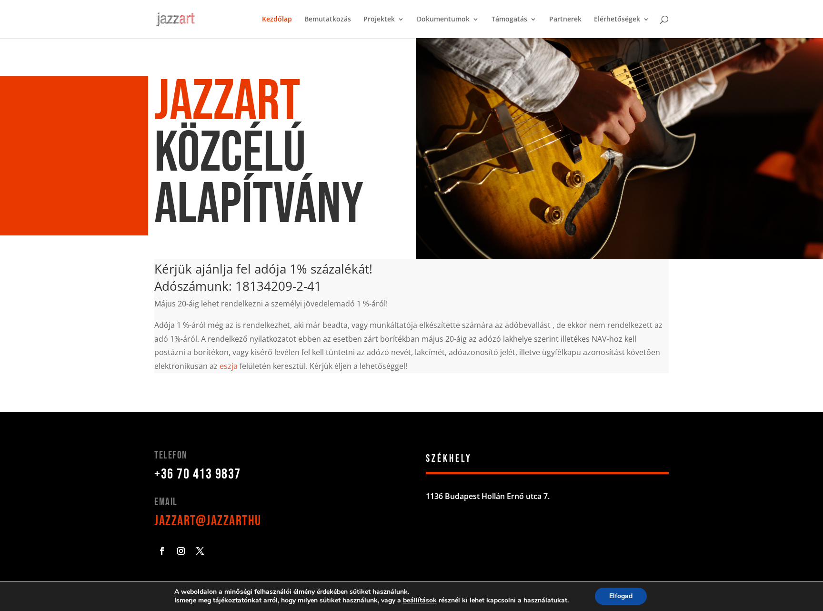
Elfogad (620, 596)
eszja (229, 366)
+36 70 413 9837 (197, 474)
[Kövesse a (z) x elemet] (200, 551)
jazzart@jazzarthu (207, 521)
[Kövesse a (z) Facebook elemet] (162, 551)
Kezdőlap (277, 19)
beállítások (420, 600)
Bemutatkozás (327, 19)
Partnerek (565, 19)
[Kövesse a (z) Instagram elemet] (181, 551)
